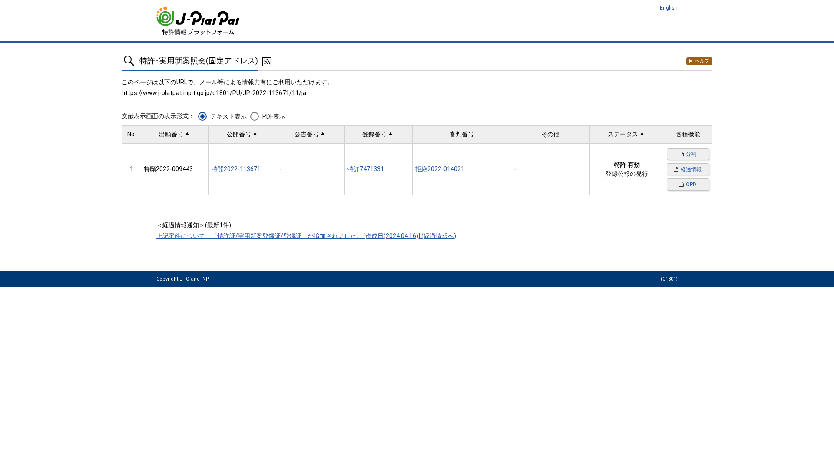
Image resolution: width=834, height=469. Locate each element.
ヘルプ (702, 61)
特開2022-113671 (236, 168)
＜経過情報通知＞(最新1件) (193, 224)
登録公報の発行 (627, 173)
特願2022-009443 (168, 168)
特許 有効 (627, 164)
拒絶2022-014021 (439, 168)
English (669, 8)
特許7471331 (366, 168)
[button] (175, 134)
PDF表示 (273, 116)
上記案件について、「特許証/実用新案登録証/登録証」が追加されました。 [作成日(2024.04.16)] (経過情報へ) (306, 235)
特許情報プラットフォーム (198, 20)
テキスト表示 (228, 116)
